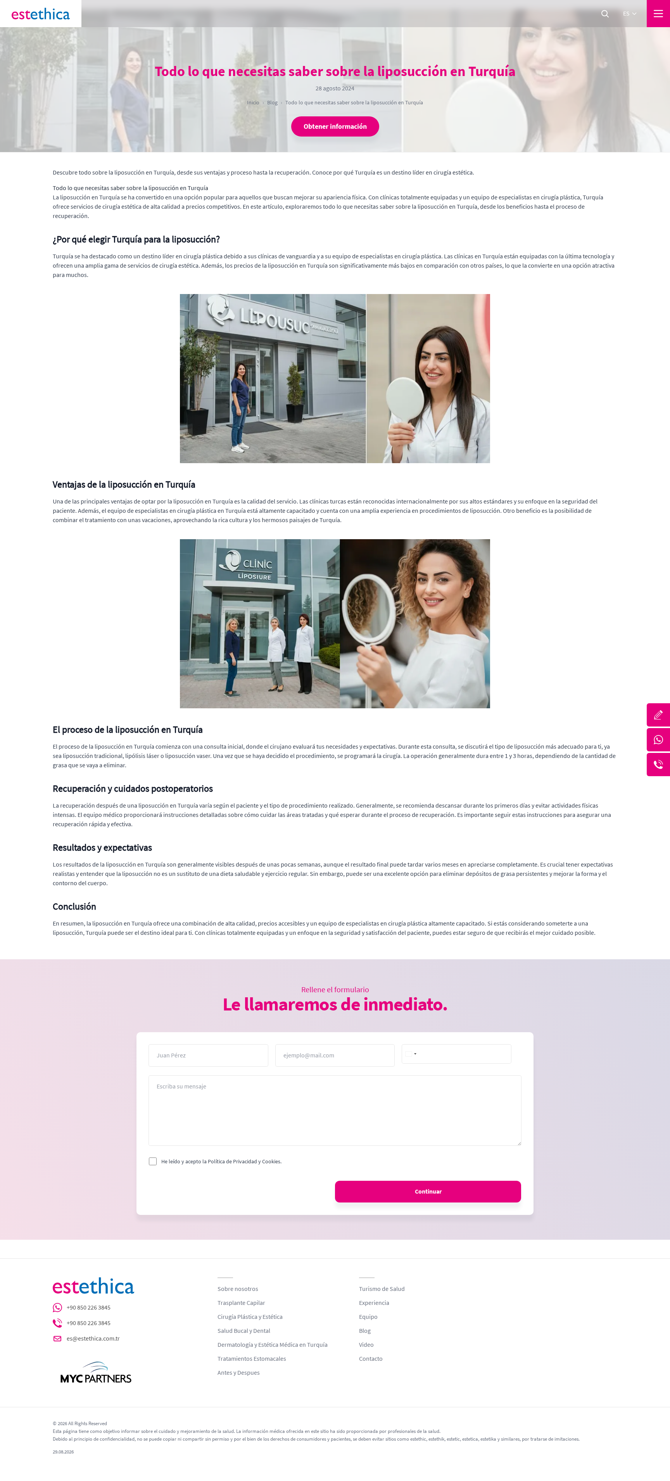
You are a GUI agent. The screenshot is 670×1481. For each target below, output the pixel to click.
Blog (272, 102)
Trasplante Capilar (241, 1302)
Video (366, 1344)
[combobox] (411, 1054)
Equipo (368, 1316)
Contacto (371, 1358)
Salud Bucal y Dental (244, 1330)
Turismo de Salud (382, 1288)
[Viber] (658, 764)
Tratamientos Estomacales (252, 1358)
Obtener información (335, 126)
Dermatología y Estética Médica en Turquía (273, 1344)
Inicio (253, 102)
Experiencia (374, 1302)
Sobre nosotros (238, 1288)
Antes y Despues (239, 1372)
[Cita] (658, 715)
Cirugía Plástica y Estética (250, 1316)
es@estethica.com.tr (93, 1338)
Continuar (428, 1191)
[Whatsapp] (658, 739)
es (626, 13)
